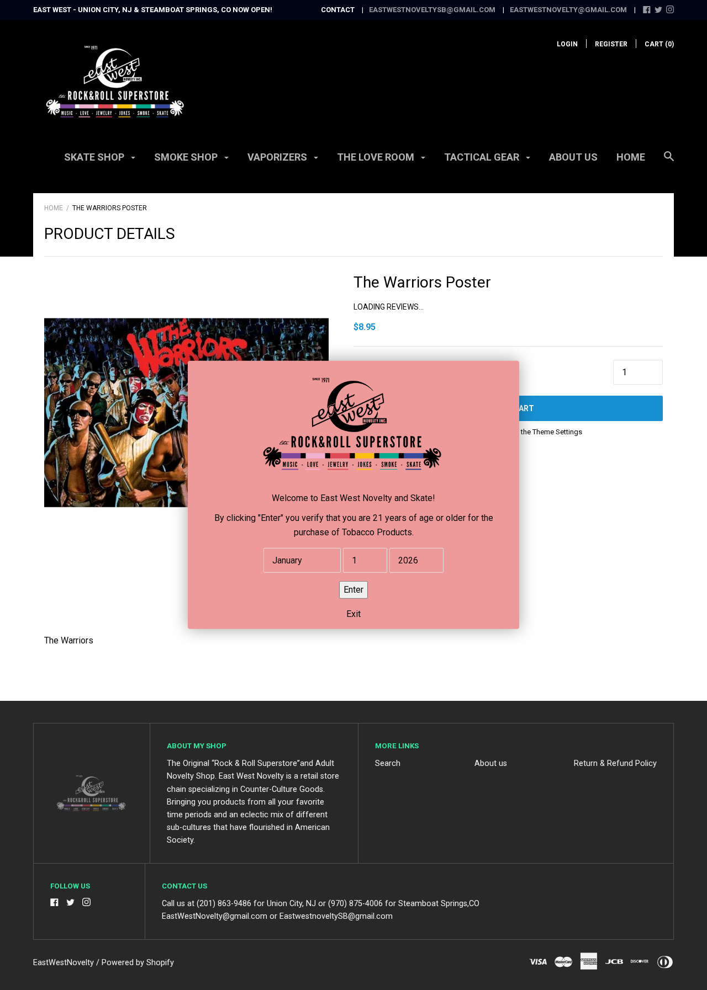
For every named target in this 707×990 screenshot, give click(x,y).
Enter (353, 589)
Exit (353, 614)
